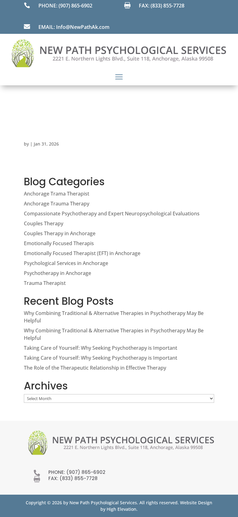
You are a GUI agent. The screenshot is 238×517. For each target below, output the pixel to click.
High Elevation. (122, 509)
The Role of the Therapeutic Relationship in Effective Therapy (95, 367)
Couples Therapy (43, 223)
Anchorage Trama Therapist (56, 193)
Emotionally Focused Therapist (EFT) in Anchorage (82, 253)
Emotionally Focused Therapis (59, 243)
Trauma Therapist (45, 283)
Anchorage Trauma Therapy (56, 203)
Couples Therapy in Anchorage (59, 233)
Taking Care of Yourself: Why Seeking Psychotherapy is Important (100, 347)
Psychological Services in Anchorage (66, 263)
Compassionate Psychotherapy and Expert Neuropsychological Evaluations (112, 213)
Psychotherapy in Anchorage (57, 273)
